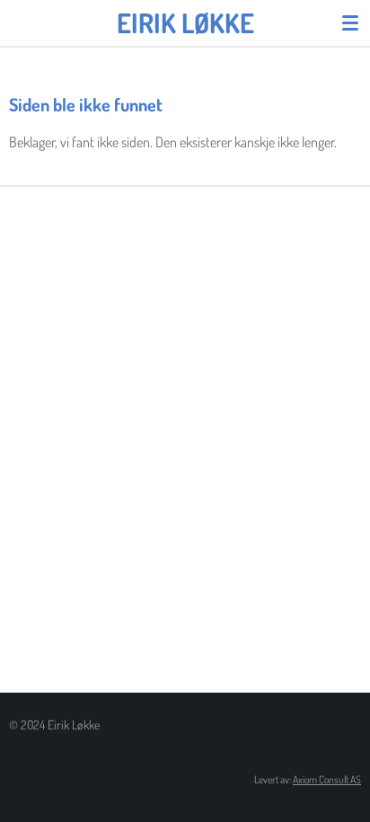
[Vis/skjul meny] (350, 22)
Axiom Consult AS (327, 779)
